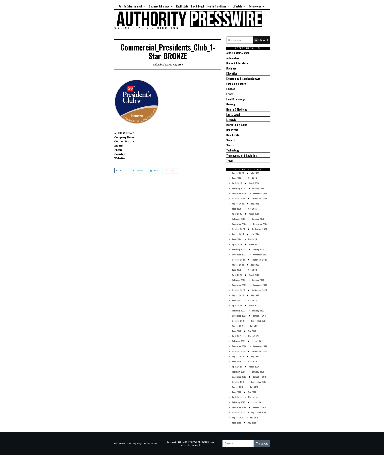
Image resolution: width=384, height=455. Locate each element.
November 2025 (260, 193)
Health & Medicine (236, 109)
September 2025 (259, 198)
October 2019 (238, 381)
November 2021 (259, 315)
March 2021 (253, 336)
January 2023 (258, 280)
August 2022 (238, 295)
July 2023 (254, 264)
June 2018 (236, 422)
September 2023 (259, 259)
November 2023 (260, 254)
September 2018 (258, 412)
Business (231, 68)
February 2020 (239, 371)
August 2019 (237, 386)
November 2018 (259, 407)
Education (231, 73)
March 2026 (254, 183)
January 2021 (257, 341)
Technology (232, 150)
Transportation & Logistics (241, 155)
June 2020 (236, 361)
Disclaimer (119, 443)
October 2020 (238, 351)
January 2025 (258, 218)
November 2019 (259, 376)
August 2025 (238, 203)
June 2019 (236, 392)
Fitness (230, 94)
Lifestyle (231, 120)
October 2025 (238, 198)
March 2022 (254, 305)
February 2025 (239, 218)
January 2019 (257, 402)
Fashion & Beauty (236, 84)
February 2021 (238, 341)
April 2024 (237, 244)
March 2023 (254, 274)
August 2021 (237, 325)
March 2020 (254, 366)
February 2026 (239, 188)
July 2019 (254, 386)
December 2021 (239, 315)
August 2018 (237, 417)
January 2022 (258, 310)
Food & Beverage (235, 99)
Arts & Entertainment (238, 53)
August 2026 (238, 173)
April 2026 (237, 183)
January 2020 (258, 371)
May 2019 (252, 392)
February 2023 (239, 280)
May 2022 (252, 300)
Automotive (232, 58)
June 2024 (237, 239)
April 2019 (237, 397)
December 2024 (239, 223)
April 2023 (237, 274)
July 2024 (255, 234)
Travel (229, 161)
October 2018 (238, 412)
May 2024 (252, 239)
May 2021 (252, 330)
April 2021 (237, 336)
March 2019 (253, 397)
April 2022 (237, 305)
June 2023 (236, 269)
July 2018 (254, 417)
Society (230, 140)
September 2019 (258, 381)
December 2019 (239, 376)
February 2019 (238, 402)
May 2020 (252, 361)
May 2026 (252, 178)
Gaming (230, 104)
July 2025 (254, 203)
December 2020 (239, 346)
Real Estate (232, 135)
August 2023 (238, 264)
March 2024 (254, 244)
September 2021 (258, 320)
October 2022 (238, 290)
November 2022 (260, 285)
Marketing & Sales (236, 125)
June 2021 (236, 330)
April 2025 (237, 213)
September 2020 (259, 351)
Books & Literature (237, 63)
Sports (230, 145)
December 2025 (239, 193)
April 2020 (237, 366)
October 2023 (238, 259)
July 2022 (254, 295)
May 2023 (252, 269)
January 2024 (258, 249)
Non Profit (232, 130)
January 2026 (258, 188)
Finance (230, 89)
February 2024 (239, 249)
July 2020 (254, 356)
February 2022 (239, 310)
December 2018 (239, 407)
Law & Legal (233, 114)
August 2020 (238, 356)
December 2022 (239, 285)
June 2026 (236, 178)
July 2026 (254, 173)
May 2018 (252, 422)
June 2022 (236, 300)
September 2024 (259, 229)
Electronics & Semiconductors (243, 78)
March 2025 (254, 213)
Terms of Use (151, 443)
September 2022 (259, 290)
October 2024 (238, 229)
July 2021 (254, 325)
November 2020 (260, 346)
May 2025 (252, 208)
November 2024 (260, 223)
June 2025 (236, 208)
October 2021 (238, 320)
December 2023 (239, 254)
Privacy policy (134, 443)
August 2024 (238, 234)
